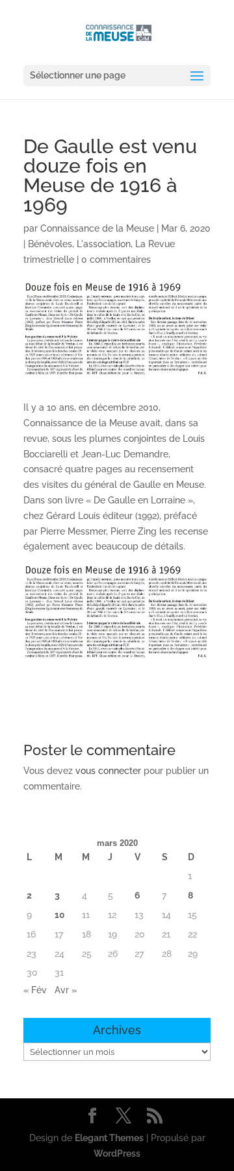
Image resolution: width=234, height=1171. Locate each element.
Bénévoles (50, 244)
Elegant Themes (109, 1138)
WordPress (117, 1153)
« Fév (35, 990)
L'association (104, 244)
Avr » (66, 990)
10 (60, 915)
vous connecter (108, 771)
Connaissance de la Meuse (97, 228)
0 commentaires (116, 259)
